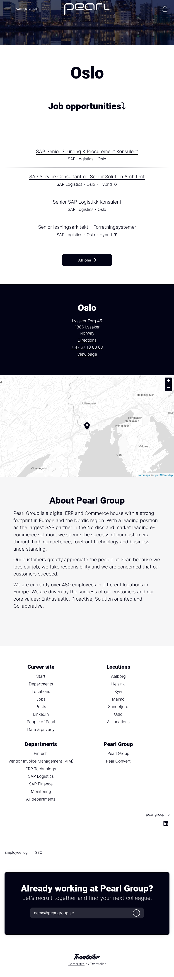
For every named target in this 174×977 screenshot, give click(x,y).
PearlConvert (118, 761)
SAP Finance (41, 784)
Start (40, 676)
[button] (165, 9)
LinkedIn (41, 714)
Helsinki (118, 684)
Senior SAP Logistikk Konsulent (87, 202)
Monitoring (41, 791)
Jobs (41, 699)
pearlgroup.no (157, 814)
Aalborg (118, 676)
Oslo (118, 714)
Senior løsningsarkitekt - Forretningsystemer (87, 227)
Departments (41, 684)
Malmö (118, 699)
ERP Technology (40, 768)
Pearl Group (118, 753)
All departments (41, 799)
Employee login (18, 852)
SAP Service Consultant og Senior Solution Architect (87, 176)
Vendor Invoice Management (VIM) (40, 761)
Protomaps (143, 475)
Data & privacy (41, 729)
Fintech (41, 753)
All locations (118, 721)
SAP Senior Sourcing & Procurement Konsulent (87, 151)
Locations (41, 691)
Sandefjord (118, 706)
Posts (41, 706)
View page (87, 354)
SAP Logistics (41, 776)
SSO (38, 852)
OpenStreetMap (163, 475)
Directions (87, 340)
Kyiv (118, 691)
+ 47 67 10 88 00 (87, 347)
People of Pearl (41, 721)
